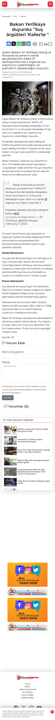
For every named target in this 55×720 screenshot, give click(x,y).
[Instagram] (31, 707)
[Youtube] (39, 707)
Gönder (8, 397)
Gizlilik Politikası (27, 698)
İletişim (27, 687)
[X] (23, 707)
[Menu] (50, 4)
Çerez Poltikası (27, 695)
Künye (27, 684)
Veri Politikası (27, 692)
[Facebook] (15, 707)
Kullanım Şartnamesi (27, 689)
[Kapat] (52, 712)
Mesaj (6, 362)
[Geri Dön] (4, 4)
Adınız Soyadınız (13, 351)
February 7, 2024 (16, 223)
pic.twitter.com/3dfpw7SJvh (20, 217)
